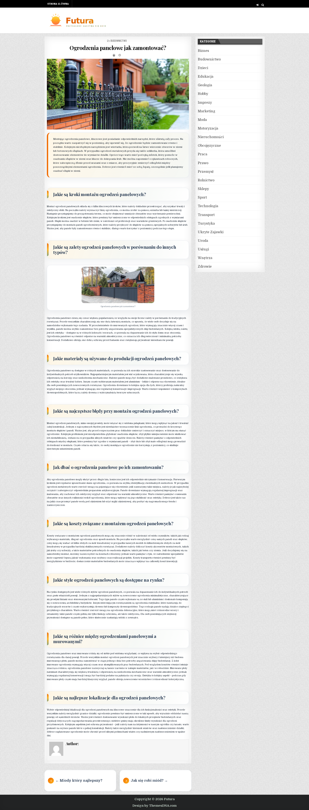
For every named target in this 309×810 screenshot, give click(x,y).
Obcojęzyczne (209, 146)
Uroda (203, 241)
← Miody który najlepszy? (78, 781)
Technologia (208, 206)
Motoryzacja (208, 128)
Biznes (203, 51)
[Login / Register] (258, 5)
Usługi (203, 249)
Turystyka (206, 223)
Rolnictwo (206, 180)
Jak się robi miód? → (149, 781)
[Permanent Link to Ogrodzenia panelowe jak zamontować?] (118, 94)
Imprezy (205, 103)
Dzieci (203, 68)
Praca (202, 154)
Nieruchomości (211, 137)
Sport (202, 197)
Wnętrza (205, 258)
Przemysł (206, 172)
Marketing (206, 111)
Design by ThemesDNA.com (154, 805)
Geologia (205, 85)
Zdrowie (205, 266)
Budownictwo (119, 40)
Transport (206, 215)
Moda (202, 120)
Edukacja (205, 77)
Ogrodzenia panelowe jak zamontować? (118, 47)
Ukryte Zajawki (210, 232)
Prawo (203, 163)
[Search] (263, 5)
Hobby (203, 94)
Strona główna (58, 3)
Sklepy (203, 189)
